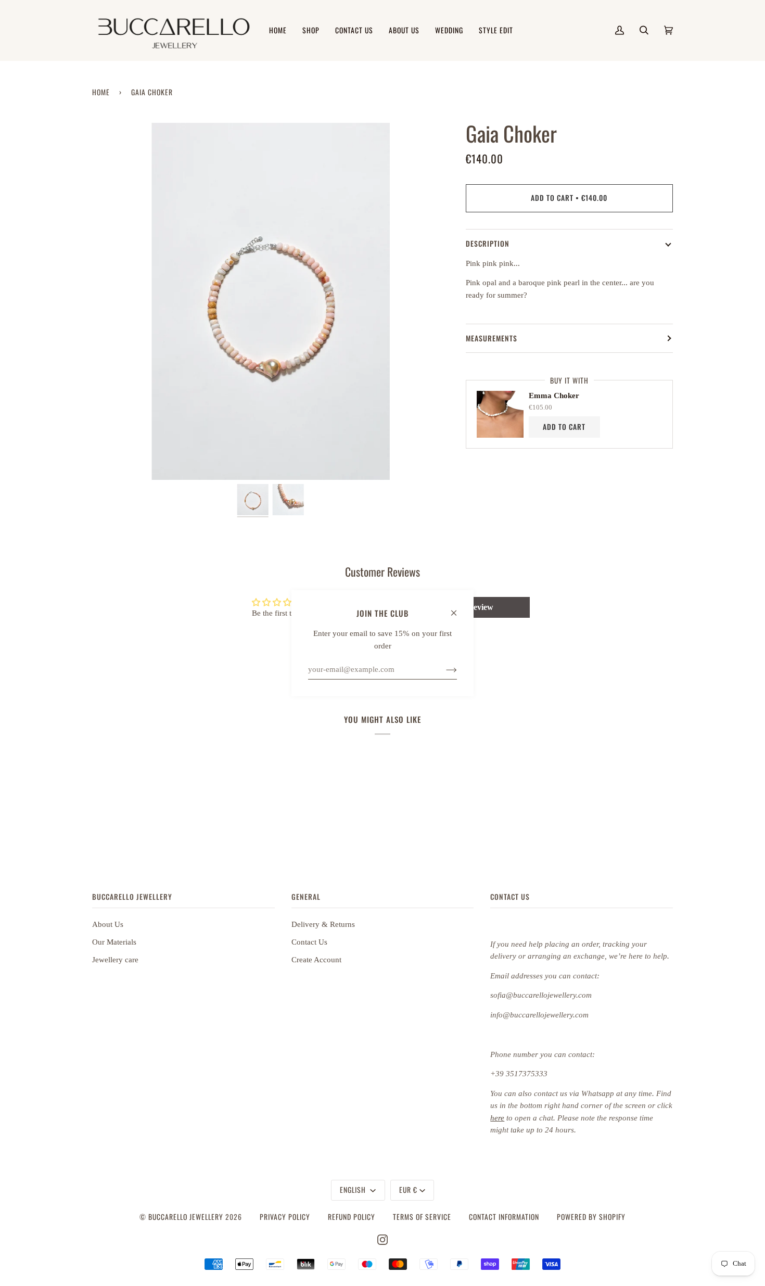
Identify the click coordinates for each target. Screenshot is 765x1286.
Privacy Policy (285, 1217)
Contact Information (504, 1217)
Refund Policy (351, 1217)
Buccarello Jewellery (186, 1217)
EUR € (408, 1190)
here (497, 1118)
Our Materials (114, 942)
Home (101, 92)
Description (487, 243)
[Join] (443, 669)
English (354, 1190)
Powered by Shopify (591, 1217)
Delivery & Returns (323, 924)
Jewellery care (115, 960)
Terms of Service (422, 1217)
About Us (107, 924)
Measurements (491, 338)
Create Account (316, 960)
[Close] (458, 608)
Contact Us (309, 942)
